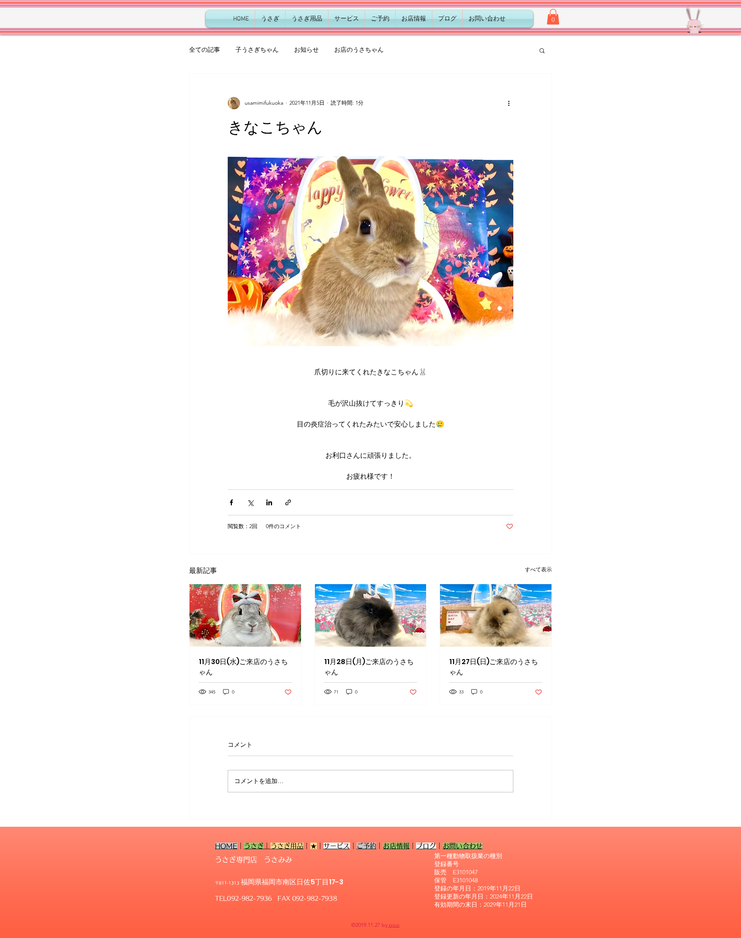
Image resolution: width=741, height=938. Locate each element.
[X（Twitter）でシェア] (250, 502)
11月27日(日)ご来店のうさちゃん (493, 667)
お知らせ (306, 49)
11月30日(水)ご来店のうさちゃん (243, 667)
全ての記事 (204, 49)
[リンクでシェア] (288, 502)
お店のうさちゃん (359, 49)
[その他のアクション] (508, 103)
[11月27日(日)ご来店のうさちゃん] (496, 615)
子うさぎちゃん (257, 49)
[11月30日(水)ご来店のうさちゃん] (245, 615)
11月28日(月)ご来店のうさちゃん (369, 667)
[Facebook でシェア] (231, 502)
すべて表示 (538, 569)
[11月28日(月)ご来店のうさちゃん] (370, 615)
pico (393, 924)
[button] (553, 17)
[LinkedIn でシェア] (269, 502)
